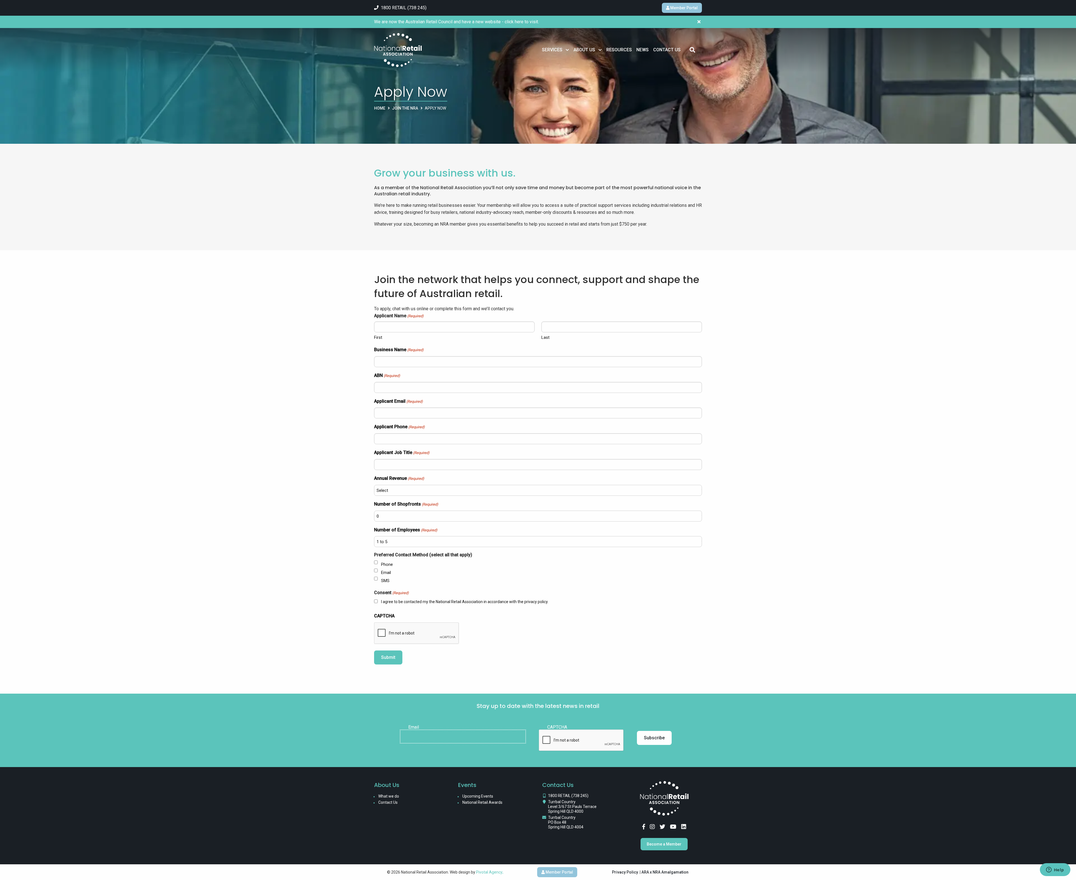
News (642, 49)
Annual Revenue (399, 478)
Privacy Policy (625, 872)
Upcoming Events (477, 796)
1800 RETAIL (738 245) (568, 795)
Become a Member (664, 844)
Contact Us (667, 49)
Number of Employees (405, 529)
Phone (387, 564)
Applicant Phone (399, 426)
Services (552, 49)
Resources (619, 49)
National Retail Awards (482, 802)
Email (386, 572)
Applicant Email (398, 401)
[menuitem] (555, 49)
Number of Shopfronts (406, 504)
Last (545, 337)
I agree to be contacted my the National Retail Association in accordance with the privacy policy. (464, 601)
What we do (388, 796)
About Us (584, 49)
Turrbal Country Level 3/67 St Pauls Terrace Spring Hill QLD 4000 (572, 807)
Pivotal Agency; (489, 872)
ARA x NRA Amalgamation (664, 872)
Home (379, 108)
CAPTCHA (384, 616)
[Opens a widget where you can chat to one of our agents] (1055, 870)
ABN (387, 375)
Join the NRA (405, 108)
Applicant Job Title (402, 452)
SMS (385, 580)
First (378, 337)
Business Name (399, 349)
